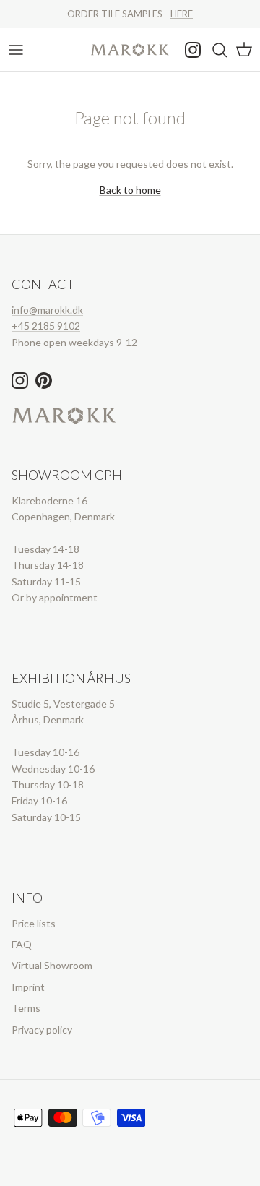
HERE (181, 14)
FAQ (22, 944)
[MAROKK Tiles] (130, 49)
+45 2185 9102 (46, 325)
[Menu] (16, 50)
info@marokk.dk (47, 310)
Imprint (28, 987)
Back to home (130, 190)
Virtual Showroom (52, 965)
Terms (26, 1008)
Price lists (34, 923)
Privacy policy (42, 1029)
